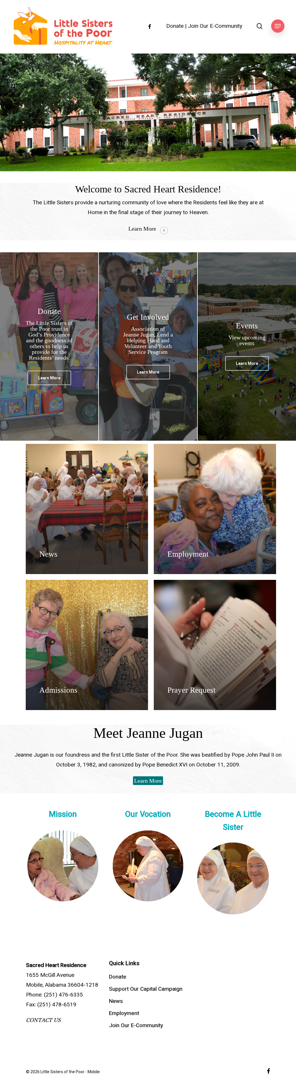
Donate (175, 26)
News (116, 1001)
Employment (124, 1013)
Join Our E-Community (215, 26)
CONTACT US (43, 1020)
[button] (277, 26)
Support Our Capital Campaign (145, 989)
